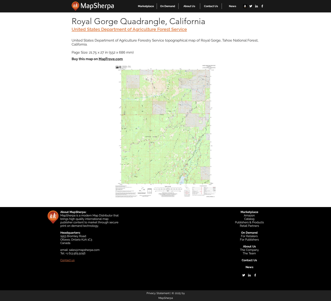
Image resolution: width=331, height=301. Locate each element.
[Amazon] (245, 6)
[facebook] (262, 6)
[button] (146, 6)
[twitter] (251, 6)
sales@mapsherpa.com (84, 250)
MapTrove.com (111, 59)
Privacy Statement (158, 293)
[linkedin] (256, 6)
